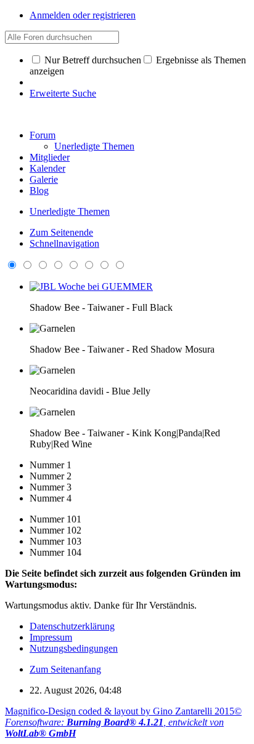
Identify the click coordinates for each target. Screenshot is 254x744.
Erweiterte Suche (63, 93)
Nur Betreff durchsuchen (91, 60)
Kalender (47, 168)
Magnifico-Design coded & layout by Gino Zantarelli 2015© (123, 711)
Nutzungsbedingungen (74, 648)
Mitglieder (50, 157)
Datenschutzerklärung (72, 626)
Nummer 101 (55, 519)
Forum (42, 135)
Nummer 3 (51, 487)
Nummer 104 (55, 552)
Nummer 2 (51, 476)
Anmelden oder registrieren (83, 15)
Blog (39, 190)
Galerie (44, 179)
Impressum (51, 637)
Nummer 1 (51, 465)
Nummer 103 (55, 541)
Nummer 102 (55, 530)
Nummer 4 (51, 498)
